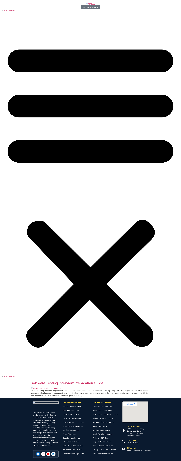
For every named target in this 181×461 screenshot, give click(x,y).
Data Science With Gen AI (103, 407)
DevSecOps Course (71, 415)
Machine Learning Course (73, 454)
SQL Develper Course (101, 430)
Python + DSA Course (101, 438)
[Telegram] (38, 454)
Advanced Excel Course (102, 411)
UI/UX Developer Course (103, 434)
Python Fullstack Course (103, 446)
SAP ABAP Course (100, 426)
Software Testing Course (73, 426)
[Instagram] (43, 454)
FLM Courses (9, 11)
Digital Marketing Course (73, 422)
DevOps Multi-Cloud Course (104, 450)
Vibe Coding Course (71, 442)
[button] (90, 193)
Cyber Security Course (72, 418)
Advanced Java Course (72, 450)
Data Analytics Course (71, 411)
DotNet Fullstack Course (73, 446)
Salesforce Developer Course (103, 422)
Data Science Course (71, 438)
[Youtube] (48, 454)
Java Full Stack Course (72, 407)
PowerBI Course (69, 434)
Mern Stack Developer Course (105, 415)
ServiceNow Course (71, 430)
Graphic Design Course (102, 442)
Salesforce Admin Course (103, 418)
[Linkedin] (53, 454)
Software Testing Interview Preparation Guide (67, 383)
